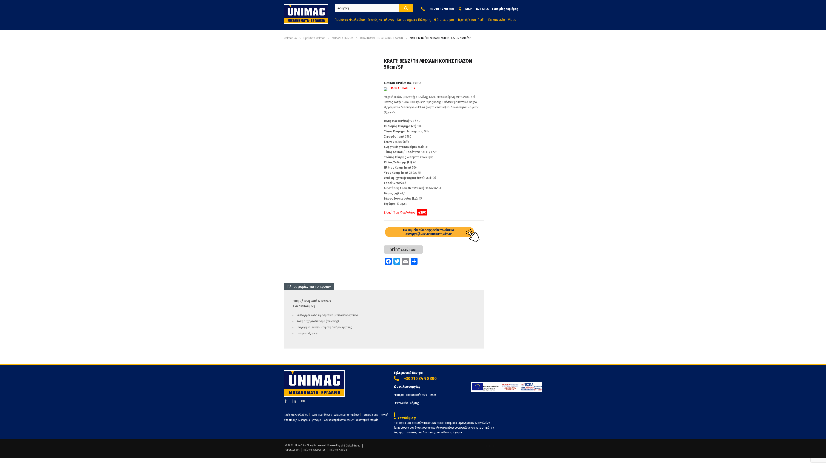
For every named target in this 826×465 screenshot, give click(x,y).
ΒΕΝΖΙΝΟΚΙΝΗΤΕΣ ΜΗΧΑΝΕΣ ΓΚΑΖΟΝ (381, 38)
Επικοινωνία (401, 403)
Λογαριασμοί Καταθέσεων (339, 420)
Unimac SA (290, 38)
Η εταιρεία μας (370, 414)
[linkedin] (294, 401)
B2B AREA (482, 9)
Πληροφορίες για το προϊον (309, 286)
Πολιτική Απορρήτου (314, 449)
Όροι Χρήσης (292, 449)
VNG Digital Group (350, 445)
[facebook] (285, 401)
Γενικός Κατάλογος (321, 414)
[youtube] (302, 401)
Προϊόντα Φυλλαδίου (296, 414)
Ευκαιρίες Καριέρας (505, 9)
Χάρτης (414, 403)
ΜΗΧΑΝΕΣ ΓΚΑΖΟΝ (342, 38)
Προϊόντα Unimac (314, 38)
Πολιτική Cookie (338, 449)
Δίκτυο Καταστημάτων (347, 414)
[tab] (309, 286)
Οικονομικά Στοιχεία (367, 420)
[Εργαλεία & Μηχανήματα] (306, 14)
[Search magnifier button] (406, 8)
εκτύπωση (403, 249)
